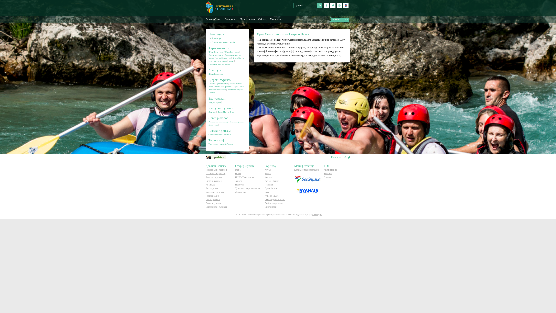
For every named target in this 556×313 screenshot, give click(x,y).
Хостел (268, 177)
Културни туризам (215, 192)
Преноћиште (271, 188)
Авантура (210, 184)
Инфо (238, 173)
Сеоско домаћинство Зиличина (220, 135)
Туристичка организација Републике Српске (219, 7)
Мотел (268, 173)
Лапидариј (212, 112)
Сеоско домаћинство (275, 199)
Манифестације (247, 19)
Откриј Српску (340, 20)
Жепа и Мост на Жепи (226, 112)
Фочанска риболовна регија (218, 122)
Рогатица (216, 38)
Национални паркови (216, 170)
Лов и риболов (213, 199)
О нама (327, 177)
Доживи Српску (214, 19)
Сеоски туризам (213, 203)
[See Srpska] (307, 179)
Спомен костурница (216, 55)
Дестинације (231, 19)
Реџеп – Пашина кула (223, 58)
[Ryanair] (307, 191)
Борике (231, 61)
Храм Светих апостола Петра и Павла (283, 34)
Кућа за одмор (272, 196)
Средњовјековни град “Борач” (219, 64)
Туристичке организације (247, 188)
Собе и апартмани (274, 203)
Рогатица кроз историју (223, 42)
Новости (239, 184)
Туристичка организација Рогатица (221, 144)
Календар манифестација (306, 170)
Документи (240, 192)
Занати (238, 181)
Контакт (328, 173)
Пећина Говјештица (216, 52)
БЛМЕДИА (317, 215)
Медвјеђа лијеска (220, 61)
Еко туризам (212, 188)
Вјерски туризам (214, 181)
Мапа (237, 170)
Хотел (268, 170)
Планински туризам (215, 173)
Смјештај (262, 19)
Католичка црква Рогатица (218, 84)
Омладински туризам (216, 207)
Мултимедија (276, 19)
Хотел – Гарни (272, 181)
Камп (267, 192)
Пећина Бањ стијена (231, 52)
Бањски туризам (214, 177)
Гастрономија (212, 196)
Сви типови (271, 207)
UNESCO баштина (244, 177)
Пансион (269, 184)
